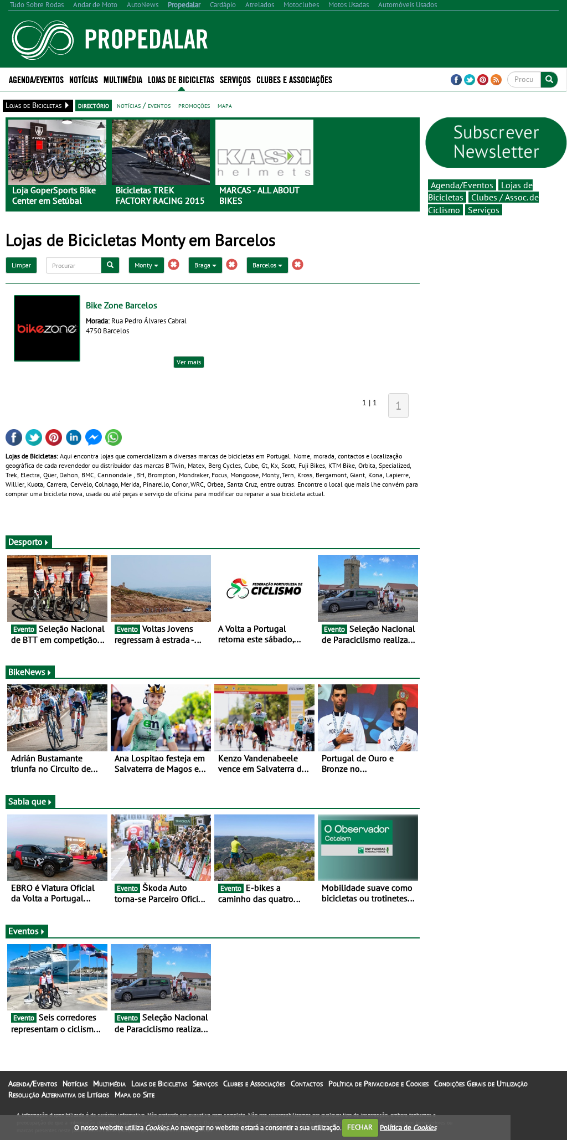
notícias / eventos (144, 105)
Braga (203, 265)
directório (93, 105)
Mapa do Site (134, 1095)
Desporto (25, 541)
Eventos (23, 930)
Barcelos (265, 265)
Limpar (21, 265)
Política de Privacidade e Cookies (378, 1084)
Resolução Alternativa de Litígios (58, 1095)
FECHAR (360, 1127)
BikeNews (26, 671)
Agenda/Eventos (36, 78)
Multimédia (109, 1084)
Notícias (75, 1084)
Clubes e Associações (254, 1084)
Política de (408, 1127)
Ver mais (189, 362)
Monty (144, 265)
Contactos (307, 1084)
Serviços (483, 209)
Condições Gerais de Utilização (481, 1084)
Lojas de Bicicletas (159, 1084)
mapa (225, 105)
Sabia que (27, 801)
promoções (194, 105)
